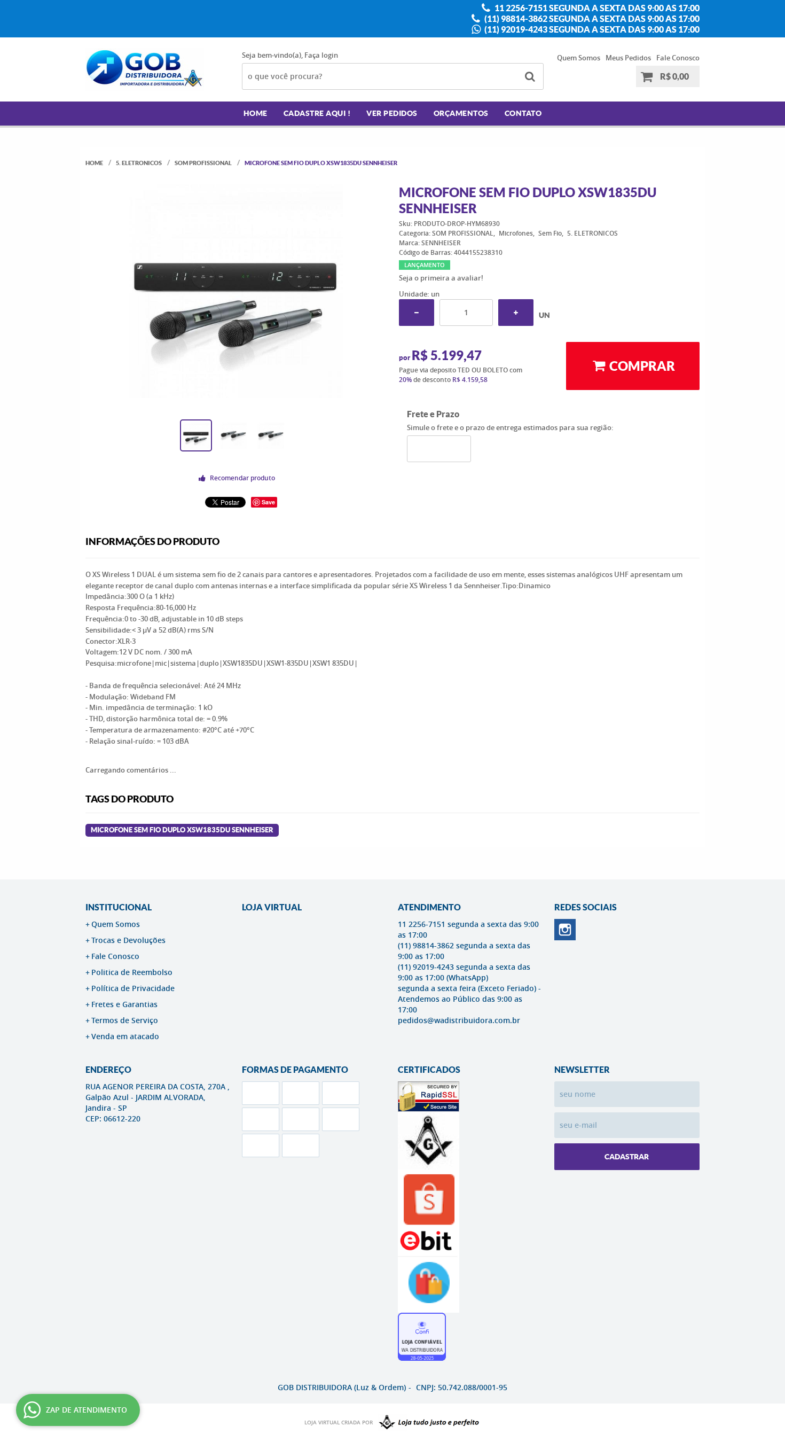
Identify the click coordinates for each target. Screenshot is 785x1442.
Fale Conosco (678, 58)
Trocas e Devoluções (128, 940)
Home (256, 113)
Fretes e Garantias (124, 1004)
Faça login (321, 55)
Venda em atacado (125, 1036)
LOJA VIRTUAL (272, 907)
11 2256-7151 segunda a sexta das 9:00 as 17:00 (596, 8)
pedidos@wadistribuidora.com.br (459, 1020)
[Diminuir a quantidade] (416, 312)
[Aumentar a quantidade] (515, 312)
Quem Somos (578, 58)
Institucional (118, 907)
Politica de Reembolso (131, 972)
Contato (523, 113)
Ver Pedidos (392, 113)
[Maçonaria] (427, 1422)
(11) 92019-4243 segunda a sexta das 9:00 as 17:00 (591, 29)
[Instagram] (565, 929)
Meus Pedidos (628, 58)
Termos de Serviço (124, 1020)
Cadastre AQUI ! (317, 113)
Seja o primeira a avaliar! (441, 278)
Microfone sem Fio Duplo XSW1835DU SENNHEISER (182, 830)
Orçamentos (461, 113)
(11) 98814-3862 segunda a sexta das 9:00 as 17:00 (591, 19)
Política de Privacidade (133, 988)
